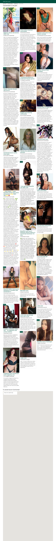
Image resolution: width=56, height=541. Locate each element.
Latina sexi (40, 305)
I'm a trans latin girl (42, 256)
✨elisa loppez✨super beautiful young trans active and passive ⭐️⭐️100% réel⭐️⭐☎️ (11, 193)
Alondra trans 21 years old (44, 107)
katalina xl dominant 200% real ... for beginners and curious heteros (11, 330)
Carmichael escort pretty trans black (10, 153)
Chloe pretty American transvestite (26, 30)
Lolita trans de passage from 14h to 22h (26, 315)
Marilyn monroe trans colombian (43, 70)
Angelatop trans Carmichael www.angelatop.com (11, 374)
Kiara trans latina (41, 190)
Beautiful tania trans (42, 139)
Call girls (4, 3)
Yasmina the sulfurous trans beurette (27, 151)
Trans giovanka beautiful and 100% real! (27, 187)
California (16, 3)
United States (10, 3)
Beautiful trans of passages (44, 341)
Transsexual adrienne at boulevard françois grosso (27, 78)
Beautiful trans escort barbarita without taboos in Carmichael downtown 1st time (27, 233)
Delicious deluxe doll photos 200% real (11, 33)
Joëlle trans (23, 358)
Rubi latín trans (24, 290)
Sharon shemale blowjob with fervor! (10, 89)
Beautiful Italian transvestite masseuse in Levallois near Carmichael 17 (11, 290)
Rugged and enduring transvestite (26, 113)
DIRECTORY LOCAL (7, 1)
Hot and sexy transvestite (44, 225)
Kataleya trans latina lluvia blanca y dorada (44, 33)
